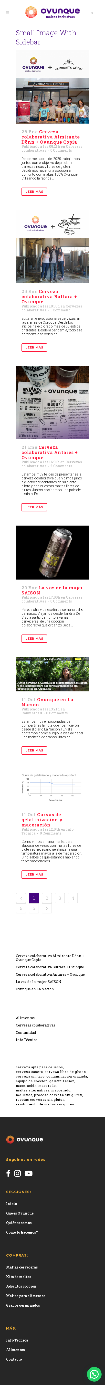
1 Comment (60, 310)
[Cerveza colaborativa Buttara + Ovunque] (52, 246)
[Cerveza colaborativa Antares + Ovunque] (52, 402)
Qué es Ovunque (19, 1213)
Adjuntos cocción (21, 1286)
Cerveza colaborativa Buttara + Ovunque (49, 296)
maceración (26, 1086)
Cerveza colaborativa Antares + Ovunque (49, 452)
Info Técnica (26, 1039)
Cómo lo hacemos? (22, 1232)
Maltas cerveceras (22, 1267)
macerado (47, 1086)
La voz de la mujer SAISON (52, 590)
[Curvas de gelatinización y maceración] (52, 787)
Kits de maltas (18, 1276)
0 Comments (61, 150)
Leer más (34, 191)
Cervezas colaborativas (35, 1025)
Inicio (11, 1203)
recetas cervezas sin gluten (40, 1099)
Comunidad (31, 713)
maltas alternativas (33, 1090)
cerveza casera (29, 1072)
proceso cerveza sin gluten (58, 1095)
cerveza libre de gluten (65, 1072)
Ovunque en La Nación (47, 702)
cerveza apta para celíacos (39, 1067)
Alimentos (25, 1017)
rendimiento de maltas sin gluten (45, 1104)
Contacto (14, 1359)
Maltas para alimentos (25, 1295)
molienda (24, 1095)
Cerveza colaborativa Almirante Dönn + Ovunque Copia (50, 137)
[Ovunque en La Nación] (52, 674)
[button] (94, 1374)
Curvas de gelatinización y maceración (42, 820)
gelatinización (61, 1081)
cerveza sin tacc (30, 1076)
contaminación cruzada (66, 1076)
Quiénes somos (19, 1222)
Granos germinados (23, 1305)
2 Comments (61, 466)
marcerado (61, 1090)
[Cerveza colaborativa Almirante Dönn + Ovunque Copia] (52, 87)
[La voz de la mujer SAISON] (52, 553)
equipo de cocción (32, 1081)
